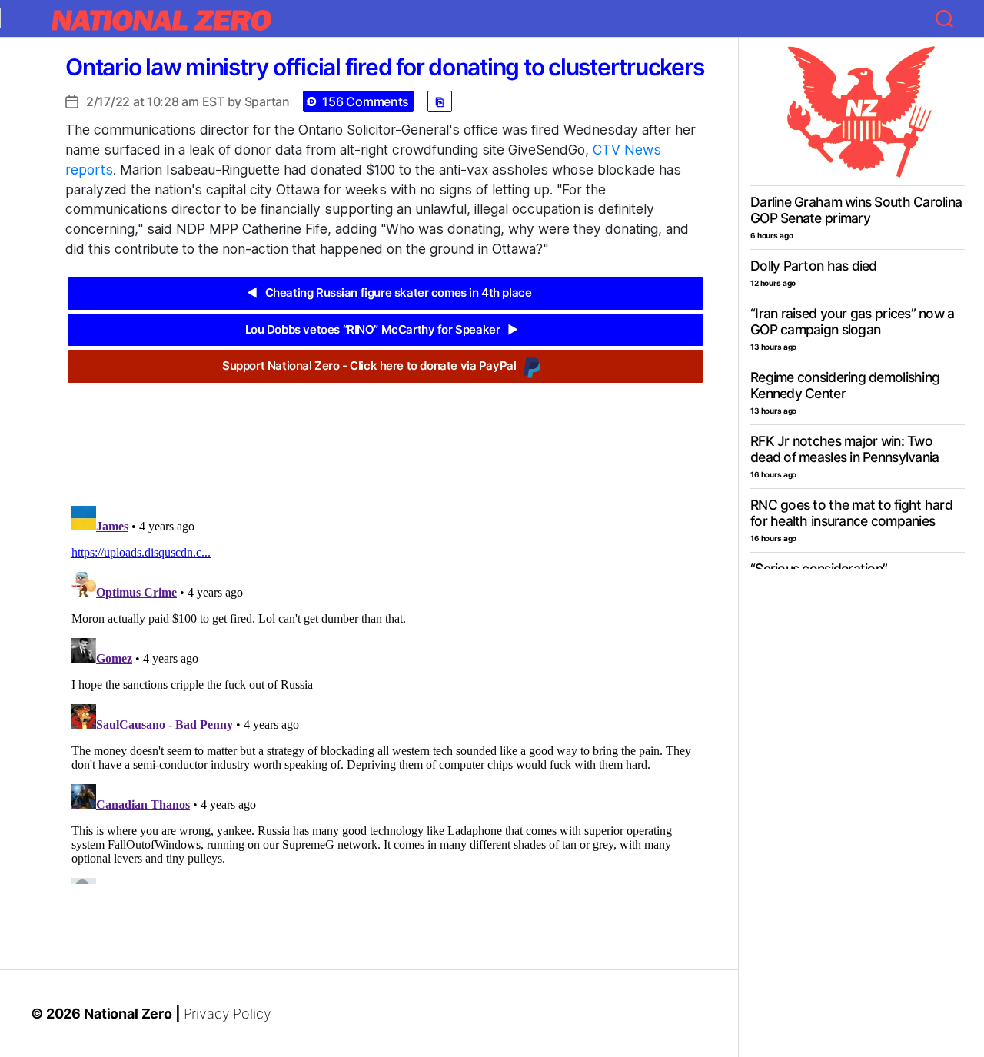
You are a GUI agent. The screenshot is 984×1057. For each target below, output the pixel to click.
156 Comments (365, 101)
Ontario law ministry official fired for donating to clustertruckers (384, 67)
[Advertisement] (385, 432)
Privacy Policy (227, 1013)
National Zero (128, 1013)
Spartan (267, 101)
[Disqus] (385, 692)
